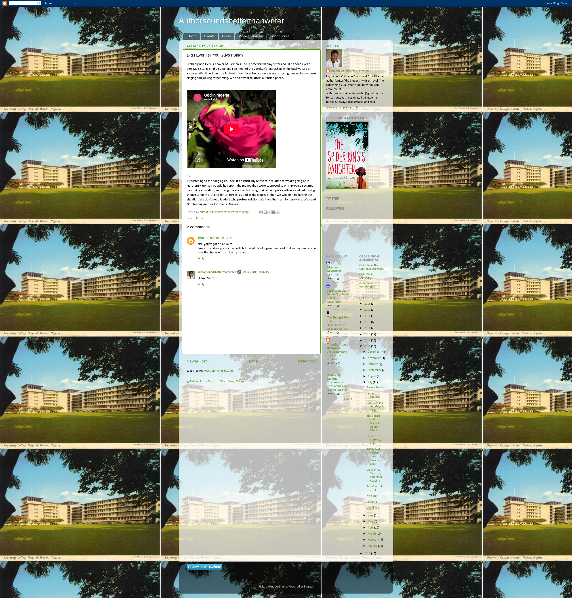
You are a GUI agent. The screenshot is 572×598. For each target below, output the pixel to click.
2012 (367, 340)
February (374, 539)
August (372, 376)
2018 (367, 303)
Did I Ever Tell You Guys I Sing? (375, 407)
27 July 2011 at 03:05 (219, 238)
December (374, 351)
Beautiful (372, 502)
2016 (367, 316)
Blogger (308, 586)
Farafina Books (336, 290)
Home (191, 36)
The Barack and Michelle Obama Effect (374, 423)
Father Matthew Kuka (374, 440)
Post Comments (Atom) (218, 370)
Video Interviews (251, 36)
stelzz (201, 238)
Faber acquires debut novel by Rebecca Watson (337, 325)
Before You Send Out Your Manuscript (337, 298)
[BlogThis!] (265, 212)
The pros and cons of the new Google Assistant (337, 386)
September (375, 370)
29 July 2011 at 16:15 (256, 272)
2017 (367, 309)
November (375, 358)
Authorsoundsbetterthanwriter (231, 20)
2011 (367, 346)
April (371, 527)
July (370, 382)
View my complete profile (342, 107)
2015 (367, 322)
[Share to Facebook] (273, 212)
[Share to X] (269, 212)
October (373, 364)
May (371, 521)
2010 (367, 553)
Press (226, 36)
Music (200, 218)
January (373, 546)
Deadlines (373, 507)
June (371, 515)
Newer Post (197, 361)
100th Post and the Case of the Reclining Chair (375, 456)
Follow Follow (375, 387)
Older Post (307, 361)
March (372, 533)
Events (209, 36)
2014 (367, 328)
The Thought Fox (337, 317)
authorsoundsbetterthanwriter (217, 272)
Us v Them (333, 274)
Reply (201, 258)
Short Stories (280, 36)
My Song (372, 496)
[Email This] (261, 212)
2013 (367, 334)
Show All (348, 399)
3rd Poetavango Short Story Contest (337, 355)
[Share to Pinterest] (278, 212)
